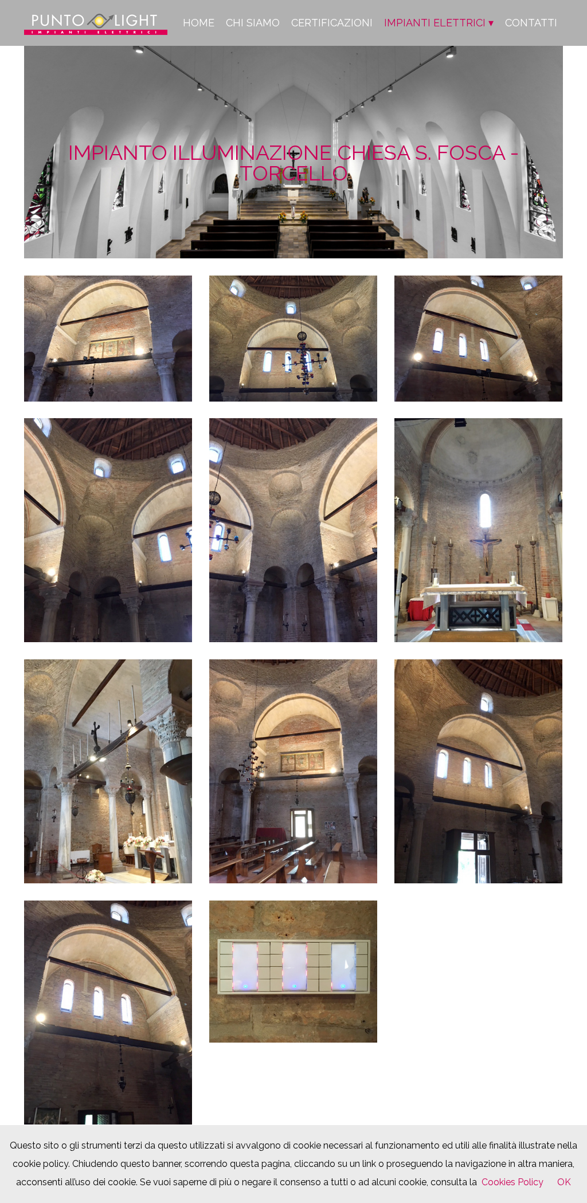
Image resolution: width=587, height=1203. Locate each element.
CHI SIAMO (253, 23)
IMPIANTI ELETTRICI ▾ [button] (439, 23)
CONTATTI (531, 23)
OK (564, 1182)
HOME (198, 23)
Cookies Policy (512, 1182)
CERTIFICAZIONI (332, 23)
